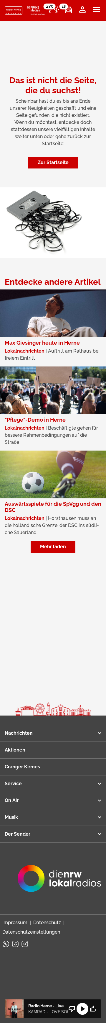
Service (13, 783)
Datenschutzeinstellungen (31, 932)
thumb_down (71, 1008)
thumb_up (93, 1008)
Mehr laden (53, 546)
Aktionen (15, 750)
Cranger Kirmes (22, 767)
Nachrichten (19, 733)
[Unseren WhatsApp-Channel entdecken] (5, 943)
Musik (11, 817)
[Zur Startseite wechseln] (13, 10)
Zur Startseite (53, 162)
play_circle (82, 1009)
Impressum (14, 922)
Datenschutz (47, 922)
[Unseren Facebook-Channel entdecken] (15, 943)
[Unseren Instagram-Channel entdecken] (24, 943)
